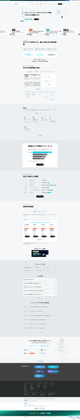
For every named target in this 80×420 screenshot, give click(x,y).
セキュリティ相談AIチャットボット (43, 405)
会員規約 (24, 398)
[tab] (29, 72)
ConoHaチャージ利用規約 (32, 398)
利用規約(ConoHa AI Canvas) (48, 398)
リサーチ (41, 418)
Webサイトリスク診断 (39, 405)
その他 (52, 418)
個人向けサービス (50, 418)
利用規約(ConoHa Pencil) (53, 398)
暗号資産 (47, 418)
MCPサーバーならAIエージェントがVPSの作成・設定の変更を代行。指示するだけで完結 (28, 55)
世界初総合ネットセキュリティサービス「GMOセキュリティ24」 (28, 405)
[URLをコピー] (42, 361)
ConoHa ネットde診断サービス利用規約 (43, 398)
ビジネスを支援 (33, 418)
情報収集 (43, 418)
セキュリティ (36, 418)
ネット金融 (45, 418)
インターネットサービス (26, 418)
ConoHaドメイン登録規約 (28, 398)
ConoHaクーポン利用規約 (37, 398)
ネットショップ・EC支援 (30, 418)
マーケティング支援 (39, 418)
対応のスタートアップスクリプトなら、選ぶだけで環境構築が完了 (40, 54)
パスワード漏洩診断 (35, 405)
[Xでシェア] (37, 361)
